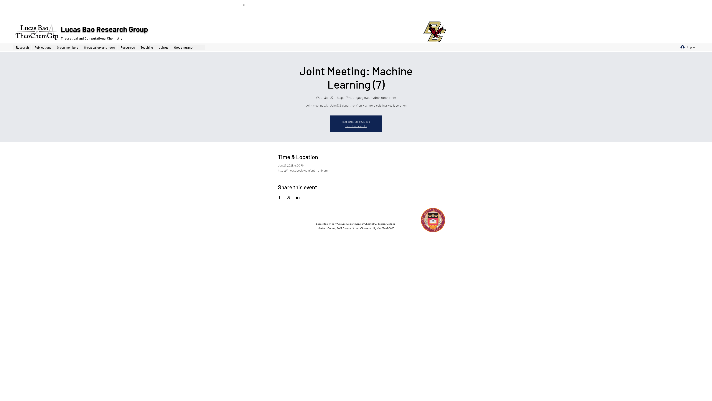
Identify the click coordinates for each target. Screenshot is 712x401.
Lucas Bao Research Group (104, 29)
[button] (67, 47)
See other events (356, 126)
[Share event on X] (289, 197)
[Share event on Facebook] (279, 197)
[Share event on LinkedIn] (298, 197)
